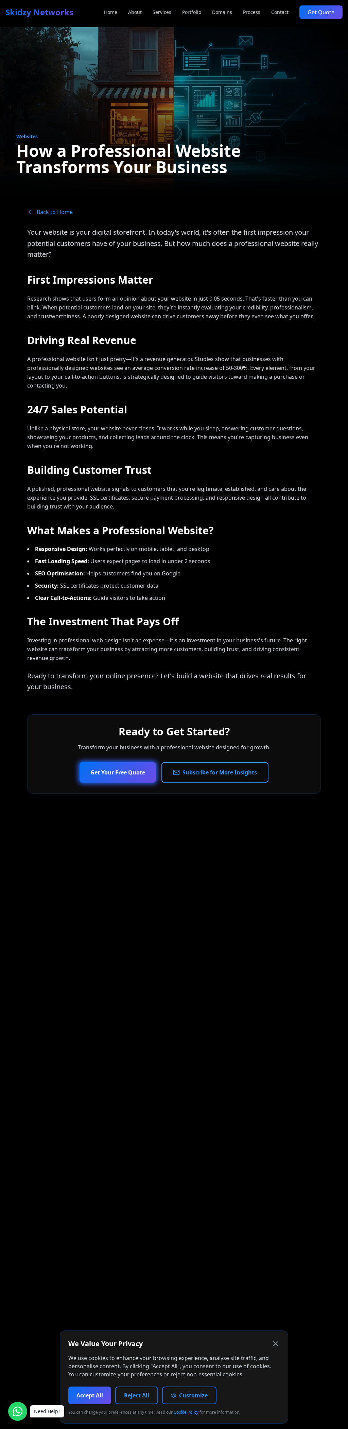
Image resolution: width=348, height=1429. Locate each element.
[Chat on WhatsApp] (17, 1411)
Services (162, 12)
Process (251, 12)
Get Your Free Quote (117, 772)
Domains (222, 12)
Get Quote (321, 12)
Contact (280, 12)
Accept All (89, 1395)
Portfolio (191, 12)
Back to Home (55, 212)
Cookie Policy (186, 1412)
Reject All (136, 1395)
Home (110, 12)
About (135, 12)
